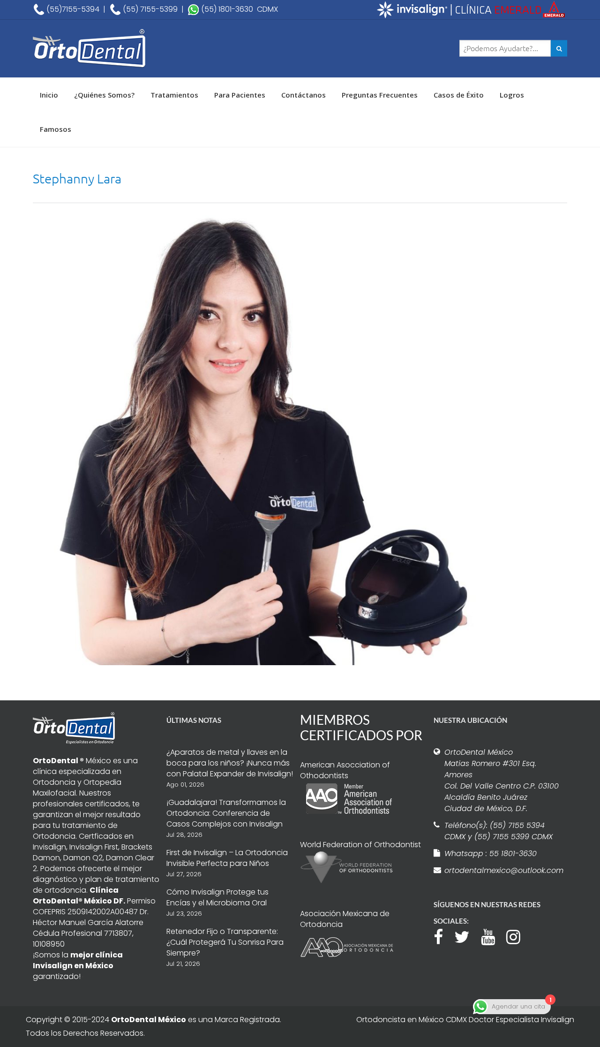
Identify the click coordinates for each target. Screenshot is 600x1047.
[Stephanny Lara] (258, 439)
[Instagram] (518, 936)
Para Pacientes (239, 94)
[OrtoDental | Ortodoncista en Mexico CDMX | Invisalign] (122, 48)
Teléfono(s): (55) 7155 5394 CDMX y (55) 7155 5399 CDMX (498, 831)
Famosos (55, 129)
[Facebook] (443, 936)
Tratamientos (174, 94)
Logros (512, 94)
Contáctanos (303, 94)
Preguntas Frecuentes (380, 94)
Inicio (49, 94)
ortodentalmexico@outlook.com (502, 870)
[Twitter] (466, 936)
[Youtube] (492, 936)
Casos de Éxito (459, 94)
